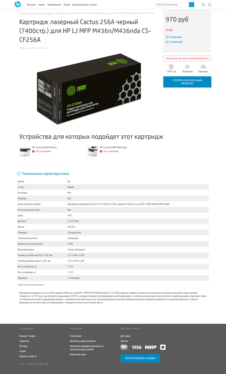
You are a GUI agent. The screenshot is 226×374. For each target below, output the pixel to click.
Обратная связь (78, 354)
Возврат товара (27, 336)
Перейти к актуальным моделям (187, 82)
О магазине (75, 336)
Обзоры (23, 346)
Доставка (125, 336)
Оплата (124, 341)
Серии (22, 351)
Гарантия (24, 341)
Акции (66, 4)
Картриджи (46, 13)
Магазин (31, 4)
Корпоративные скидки (84, 4)
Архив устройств (28, 356)
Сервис (41, 4)
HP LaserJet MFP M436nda (113, 147)
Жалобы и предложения (82, 341)
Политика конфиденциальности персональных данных (86, 348)
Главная (23, 13)
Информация (54, 4)
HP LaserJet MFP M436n (44, 147)
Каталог (34, 13)
